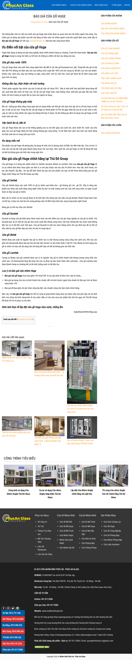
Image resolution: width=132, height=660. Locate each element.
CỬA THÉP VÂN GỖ (109, 93)
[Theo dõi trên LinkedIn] (17, 608)
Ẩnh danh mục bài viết (25, 319)
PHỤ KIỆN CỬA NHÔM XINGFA (113, 33)
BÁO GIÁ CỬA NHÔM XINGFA (81, 5)
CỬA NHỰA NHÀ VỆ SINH (111, 88)
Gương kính (84, 623)
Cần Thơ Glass (61, 629)
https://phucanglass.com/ (86, 635)
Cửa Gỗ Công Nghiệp (112, 531)
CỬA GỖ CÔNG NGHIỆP (110, 48)
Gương (110, 635)
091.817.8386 (47, 599)
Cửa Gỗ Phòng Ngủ (111, 535)
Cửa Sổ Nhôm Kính (66, 515)
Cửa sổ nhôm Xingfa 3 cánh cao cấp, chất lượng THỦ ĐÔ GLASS (80, 442)
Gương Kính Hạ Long (60, 623)
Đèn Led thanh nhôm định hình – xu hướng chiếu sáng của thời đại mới (49, 374)
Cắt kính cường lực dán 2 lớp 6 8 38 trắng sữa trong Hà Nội (114, 108)
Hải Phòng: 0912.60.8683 (13, 619)
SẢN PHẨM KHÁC (101, 5)
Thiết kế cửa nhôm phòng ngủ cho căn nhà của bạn (16, 434)
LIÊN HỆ (127, 5)
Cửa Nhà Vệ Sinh (89, 538)
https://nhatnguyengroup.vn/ (62, 635)
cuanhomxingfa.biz (37, 41)
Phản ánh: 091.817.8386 (13, 649)
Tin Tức (44, 22)
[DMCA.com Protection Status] (42, 647)
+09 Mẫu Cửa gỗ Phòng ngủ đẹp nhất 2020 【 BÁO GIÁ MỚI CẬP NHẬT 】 (47, 441)
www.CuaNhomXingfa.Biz (52, 611)
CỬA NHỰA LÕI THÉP (109, 73)
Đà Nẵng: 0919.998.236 (12, 625)
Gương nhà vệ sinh (91, 617)
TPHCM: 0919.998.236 (12, 637)
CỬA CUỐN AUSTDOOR (110, 133)
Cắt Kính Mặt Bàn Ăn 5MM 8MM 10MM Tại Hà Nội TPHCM (114, 100)
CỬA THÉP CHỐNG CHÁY (111, 78)
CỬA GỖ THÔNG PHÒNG (111, 58)
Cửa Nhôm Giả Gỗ (67, 547)
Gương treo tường (103, 629)
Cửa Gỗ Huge (109, 526)
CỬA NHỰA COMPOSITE (111, 68)
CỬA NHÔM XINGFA (58, 5)
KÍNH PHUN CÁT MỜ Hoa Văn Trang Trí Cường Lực (16, 359)
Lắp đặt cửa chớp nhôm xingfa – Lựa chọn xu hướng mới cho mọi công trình (80, 408)
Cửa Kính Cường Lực (112, 522)
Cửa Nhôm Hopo (66, 535)
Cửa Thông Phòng (89, 547)
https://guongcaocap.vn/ (64, 617)
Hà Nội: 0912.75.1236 (12, 613)
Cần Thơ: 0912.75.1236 (12, 643)
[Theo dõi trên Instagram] (8, 608)
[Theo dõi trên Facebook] (3, 608)
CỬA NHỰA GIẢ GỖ (108, 83)
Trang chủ (35, 22)
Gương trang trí (95, 623)
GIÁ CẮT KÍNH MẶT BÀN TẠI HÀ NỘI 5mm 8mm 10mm (114, 116)
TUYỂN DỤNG (117, 5)
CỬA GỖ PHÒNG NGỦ (109, 53)
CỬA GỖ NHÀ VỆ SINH (110, 63)
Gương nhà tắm (106, 617)
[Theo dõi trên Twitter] (13, 608)
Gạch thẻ (102, 635)
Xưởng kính (74, 623)
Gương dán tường (41, 635)
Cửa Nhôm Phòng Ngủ (113, 540)
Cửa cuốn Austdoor (111, 544)
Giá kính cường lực (88, 629)
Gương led (79, 617)
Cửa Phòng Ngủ (88, 543)
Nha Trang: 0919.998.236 (13, 631)
